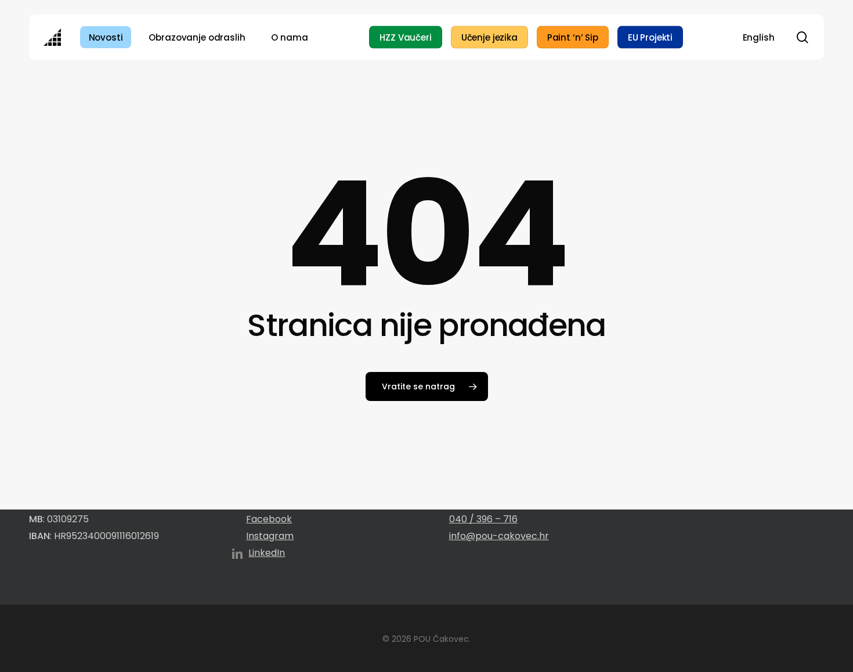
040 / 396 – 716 (483, 519)
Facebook (269, 519)
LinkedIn (266, 552)
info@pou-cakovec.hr (499, 536)
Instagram (270, 536)
